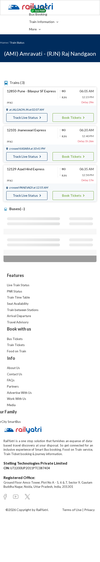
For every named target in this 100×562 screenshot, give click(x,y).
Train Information (42, 22)
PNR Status (14, 291)
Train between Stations (22, 310)
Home (4, 42)
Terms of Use (72, 510)
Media (11, 405)
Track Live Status (26, 117)
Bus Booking (38, 14)
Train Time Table (18, 297)
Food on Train (16, 351)
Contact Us (14, 374)
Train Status (17, 42)
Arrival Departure (19, 316)
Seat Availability (18, 303)
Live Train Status (18, 285)
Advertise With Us (19, 393)
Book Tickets (72, 117)
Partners (13, 386)
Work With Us (16, 399)
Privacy (89, 510)
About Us (13, 368)
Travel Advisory (18, 322)
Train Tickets (38, 7)
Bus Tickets (15, 339)
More (33, 29)
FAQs (10, 380)
